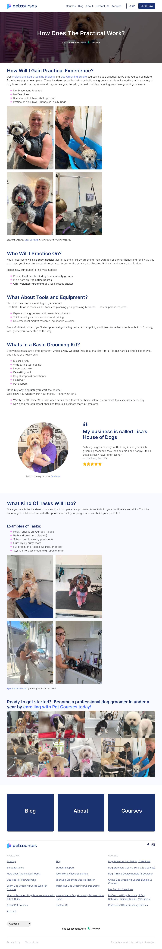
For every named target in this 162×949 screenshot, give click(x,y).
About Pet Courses (17, 905)
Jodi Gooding (31, 239)
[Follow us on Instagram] (153, 844)
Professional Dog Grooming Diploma (33, 76)
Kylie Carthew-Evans (17, 688)
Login (131, 5)
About (89, 6)
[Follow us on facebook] (148, 844)
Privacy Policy (13, 942)
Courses (71, 6)
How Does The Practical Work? (23, 873)
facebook (55, 476)
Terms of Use (32, 942)
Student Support (65, 867)
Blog (80, 6)
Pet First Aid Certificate (120, 889)
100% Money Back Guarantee (72, 873)
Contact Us (102, 6)
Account (116, 6)
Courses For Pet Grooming (21, 879)
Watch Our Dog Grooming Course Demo (78, 885)
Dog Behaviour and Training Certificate (129, 861)
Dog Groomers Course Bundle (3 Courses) (131, 867)
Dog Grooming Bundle (74, 76)
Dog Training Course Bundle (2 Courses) (130, 873)
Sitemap (11, 861)
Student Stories (15, 867)
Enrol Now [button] (146, 5)
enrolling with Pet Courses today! (57, 706)
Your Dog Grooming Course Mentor (75, 879)
